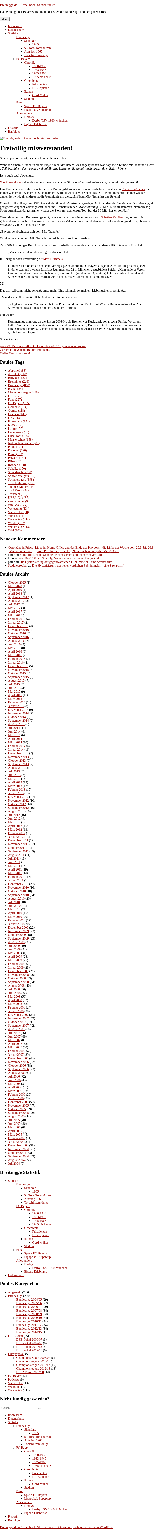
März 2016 (15, 655)
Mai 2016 (14, 648)
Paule (15, 446)
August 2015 (16, 680)
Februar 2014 (16, 746)
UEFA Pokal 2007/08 (30, 1372)
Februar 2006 (16, 1094)
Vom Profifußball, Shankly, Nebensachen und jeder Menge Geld (78, 551)
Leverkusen (18, 432)
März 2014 (15, 742)
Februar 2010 (16, 920)
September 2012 (18, 807)
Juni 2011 (14, 862)
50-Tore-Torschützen (37, 48)
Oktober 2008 (17, 978)
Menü (5, 19)
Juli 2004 (14, 1163)
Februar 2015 (16, 702)
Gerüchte (17, 407)
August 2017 (16, 600)
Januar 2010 (16, 924)
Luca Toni (18, 436)
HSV (15, 417)
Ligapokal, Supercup (37, 109)
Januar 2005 (16, 1141)
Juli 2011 (14, 858)
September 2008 (18, 982)
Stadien (29, 98)
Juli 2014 (14, 727)
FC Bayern (23, 59)
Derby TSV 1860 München (50, 120)
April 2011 (15, 869)
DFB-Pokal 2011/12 (29, 1346)
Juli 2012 (14, 815)
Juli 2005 (14, 1120)
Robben (17, 465)
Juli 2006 (14, 1076)
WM (15, 530)
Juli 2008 (14, 989)
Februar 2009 (16, 964)
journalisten (11, 182)
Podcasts (13, 1379)
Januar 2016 (16, 662)
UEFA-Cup (18, 497)
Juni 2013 (14, 775)
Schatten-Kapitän (112, 217)
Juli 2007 (14, 1033)
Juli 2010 (14, 902)
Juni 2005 (14, 1123)
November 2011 (18, 844)
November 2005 (18, 1105)
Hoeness (17, 414)
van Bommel (19, 501)
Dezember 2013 (18, 753)
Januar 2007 (16, 1054)
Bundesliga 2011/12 (29, 1325)
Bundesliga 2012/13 (29, 1328)
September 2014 (18, 720)
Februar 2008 (16, 1007)
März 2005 (15, 1134)
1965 (35, 44)
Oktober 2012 (17, 804)
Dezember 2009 (18, 927)
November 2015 (18, 669)
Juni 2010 (14, 905)
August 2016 (16, 640)
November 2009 (18, 931)
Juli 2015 (14, 684)
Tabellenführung (21, 483)
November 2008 (18, 974)
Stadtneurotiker (17, 565)
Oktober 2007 (17, 1022)
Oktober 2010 (17, 891)
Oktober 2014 (17, 717)
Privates (17, 457)
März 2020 (15, 586)
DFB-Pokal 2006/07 (29, 1339)
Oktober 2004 (17, 1152)
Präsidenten (39, 84)
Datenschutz (16, 29)
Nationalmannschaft (24, 443)
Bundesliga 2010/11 (29, 1321)
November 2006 (18, 1062)
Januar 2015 (16, 706)
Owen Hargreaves (133, 189)
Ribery (16, 461)
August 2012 (16, 811)
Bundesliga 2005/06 (29, 1303)
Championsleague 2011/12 (33, 1365)
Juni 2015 (14, 688)
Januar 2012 (16, 836)
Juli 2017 (14, 604)
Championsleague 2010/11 (33, 1361)
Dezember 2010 (18, 884)
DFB (15, 396)
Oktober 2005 (17, 1109)
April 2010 (15, 913)
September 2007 (18, 1025)
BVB (15, 388)
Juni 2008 (14, 993)
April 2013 (15, 782)
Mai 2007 (14, 1040)
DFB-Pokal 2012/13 (29, 1350)
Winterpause (78, 346)
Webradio (14, 1386)
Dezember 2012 (18, 796)
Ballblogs (14, 131)
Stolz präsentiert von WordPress (93, 1527)
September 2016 (18, 637)
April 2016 (15, 651)
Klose (15, 425)
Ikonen (28, 91)
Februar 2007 (16, 1051)
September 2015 (18, 677)
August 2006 (16, 1072)
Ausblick (17, 374)
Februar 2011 (16, 876)
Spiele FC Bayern (35, 106)
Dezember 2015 (18, 666)
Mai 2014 (14, 735)
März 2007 (15, 1047)
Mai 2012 (14, 822)
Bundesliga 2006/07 (29, 1306)
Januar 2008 (16, 1011)
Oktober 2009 (17, 934)
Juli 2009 (14, 945)
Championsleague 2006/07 (33, 1357)
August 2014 (16, 724)
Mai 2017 (14, 608)
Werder (16, 523)
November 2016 (18, 629)
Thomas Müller (21, 486)
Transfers (17, 494)
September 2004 (18, 1156)
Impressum (15, 26)
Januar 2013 (16, 793)
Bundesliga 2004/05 (29, 1299)
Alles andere (24, 113)
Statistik (13, 33)
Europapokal (16, 1354)
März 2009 (15, 960)
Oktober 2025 (17, 582)
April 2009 (15, 956)
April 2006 (15, 1087)
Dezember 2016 (18, 626)
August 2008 (16, 985)
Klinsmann (19, 421)
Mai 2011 (14, 865)
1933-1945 (39, 69)
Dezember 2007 (18, 1014)
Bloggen (17, 377)
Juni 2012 (14, 818)
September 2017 (18, 597)
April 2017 (15, 611)
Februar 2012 (16, 833)
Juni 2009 (14, 949)
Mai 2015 (14, 691)
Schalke (17, 468)
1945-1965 (39, 73)
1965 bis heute (41, 77)
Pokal (19, 102)
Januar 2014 (16, 749)
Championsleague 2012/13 (33, 1368)
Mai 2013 (14, 778)
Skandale (30, 40)
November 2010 (18, 887)
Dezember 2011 (18, 840)
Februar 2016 (16, 659)
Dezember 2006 (18, 1058)
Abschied (17, 370)
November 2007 (18, 1018)
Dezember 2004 (18, 1145)
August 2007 (16, 1029)
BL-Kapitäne (40, 88)
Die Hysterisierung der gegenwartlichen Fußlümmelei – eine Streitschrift (66, 562)
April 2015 (15, 695)
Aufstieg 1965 (33, 51)
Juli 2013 (14, 771)
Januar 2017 (16, 622)
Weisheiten (19, 519)
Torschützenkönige (36, 55)
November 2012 (18, 800)
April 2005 (15, 1131)
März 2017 (15, 615)
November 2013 (18, 757)
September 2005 (18, 1112)
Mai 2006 (14, 1083)
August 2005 (16, 1116)
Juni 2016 (14, 644)
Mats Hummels (53, 259)
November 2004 (18, 1149)
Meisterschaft (20, 439)
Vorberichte (18, 512)
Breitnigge (18, 381)
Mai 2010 (14, 909)
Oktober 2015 (17, 673)
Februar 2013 (16, 789)
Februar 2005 (16, 1138)
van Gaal (17, 505)
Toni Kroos (18, 490)
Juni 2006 (14, 1080)
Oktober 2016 (17, 633)
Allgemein (64, 346)
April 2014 (15, 738)
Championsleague (23, 392)
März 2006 (15, 1091)
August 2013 (16, 767)
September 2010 (18, 895)
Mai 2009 (14, 953)
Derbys (29, 117)
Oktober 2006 (17, 1065)
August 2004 (16, 1160)
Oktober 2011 (17, 847)
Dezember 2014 (18, 709)
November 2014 (18, 713)
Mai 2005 (14, 1127)
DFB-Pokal (15, 1336)
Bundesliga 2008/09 (29, 1314)
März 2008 (15, 1003)
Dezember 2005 (18, 1102)
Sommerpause (21, 479)
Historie (13, 128)
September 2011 (18, 851)
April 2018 (15, 593)
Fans (15, 399)
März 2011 (15, 873)
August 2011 (16, 855)
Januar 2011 (15, 880)
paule (3, 346)
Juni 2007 (14, 1036)
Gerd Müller (40, 95)
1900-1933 (39, 66)
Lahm (15, 428)
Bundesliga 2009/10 (29, 1317)
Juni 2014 (14, 731)
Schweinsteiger (21, 476)
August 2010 (16, 898)
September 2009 (18, 938)
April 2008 (15, 1000)
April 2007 (15, 1043)
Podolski (17, 450)
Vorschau (17, 515)
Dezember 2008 (18, 971)
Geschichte (31, 80)
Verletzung (18, 508)
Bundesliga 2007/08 (29, 1310)
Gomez (16, 410)
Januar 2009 (16, 967)
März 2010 (15, 916)
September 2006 (18, 1069)
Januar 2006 (16, 1098)
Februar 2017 (16, 619)
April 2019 (15, 590)
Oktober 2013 (17, 760)
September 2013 (18, 764)
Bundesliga (23, 37)
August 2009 (16, 942)
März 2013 (15, 786)
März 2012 (15, 829)
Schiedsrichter (20, 472)
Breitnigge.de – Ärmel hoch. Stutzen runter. (28, 5)
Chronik (29, 62)
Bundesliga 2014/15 (29, 1332)
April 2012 (15, 826)
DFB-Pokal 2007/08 (29, 1343)
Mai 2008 (14, 996)
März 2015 (15, 698)
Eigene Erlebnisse (35, 124)
